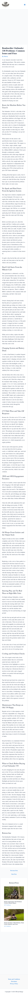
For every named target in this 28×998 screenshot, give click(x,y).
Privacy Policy (14, 984)
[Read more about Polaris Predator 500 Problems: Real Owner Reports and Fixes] (14, 915)
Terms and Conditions (14, 979)
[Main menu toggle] (25, 4)
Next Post (14, 874)
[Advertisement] (14, 24)
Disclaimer (14, 981)
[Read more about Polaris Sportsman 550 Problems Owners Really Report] (14, 893)
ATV (5, 905)
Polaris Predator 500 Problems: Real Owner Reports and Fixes (14, 923)
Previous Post (14, 870)
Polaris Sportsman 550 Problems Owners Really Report (13, 902)
